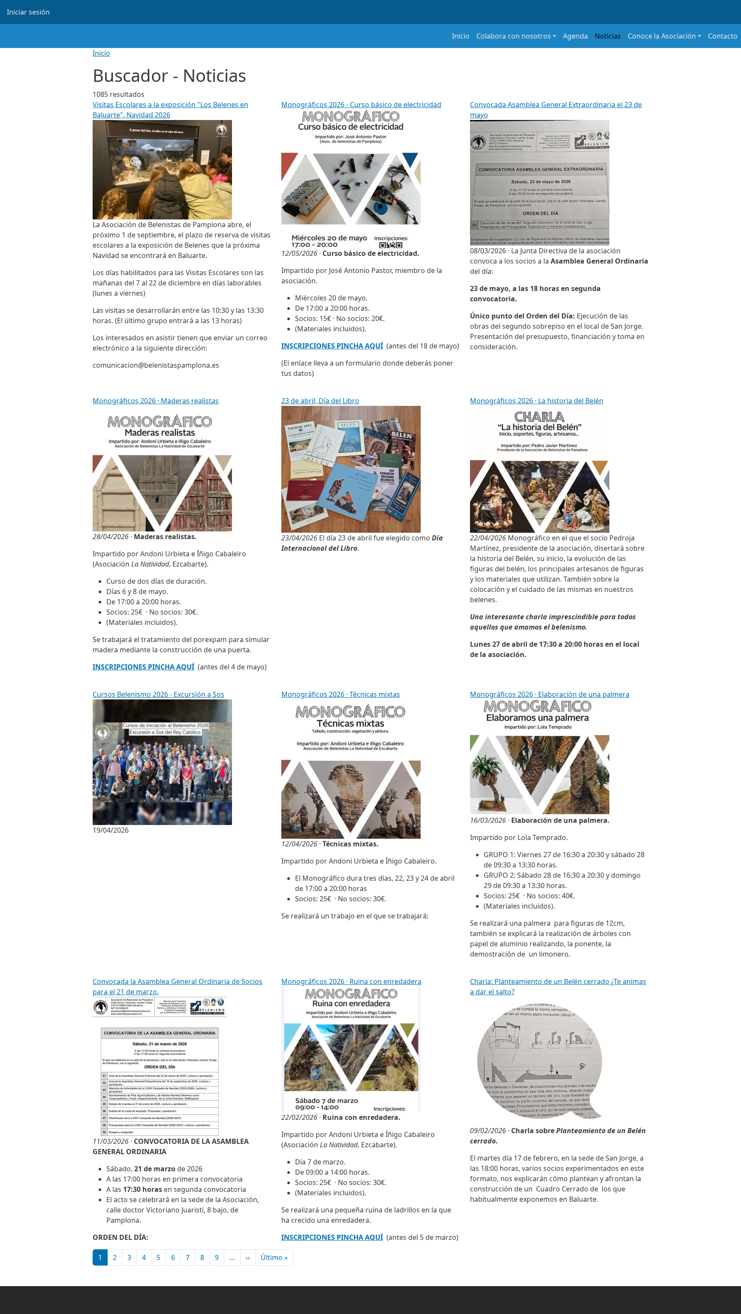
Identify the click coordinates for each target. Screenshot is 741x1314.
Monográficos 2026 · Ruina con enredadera (351, 981)
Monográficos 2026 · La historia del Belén (536, 400)
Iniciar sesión (28, 12)
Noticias (608, 36)
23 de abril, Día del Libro (320, 400)
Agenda (575, 36)
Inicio (461, 36)
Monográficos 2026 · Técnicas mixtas (340, 694)
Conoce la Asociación (662, 36)
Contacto (723, 36)
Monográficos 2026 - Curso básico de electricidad (361, 104)
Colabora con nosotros (513, 36)
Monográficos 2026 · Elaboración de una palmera (550, 694)
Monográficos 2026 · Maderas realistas (156, 400)
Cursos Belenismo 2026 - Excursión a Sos (158, 694)
